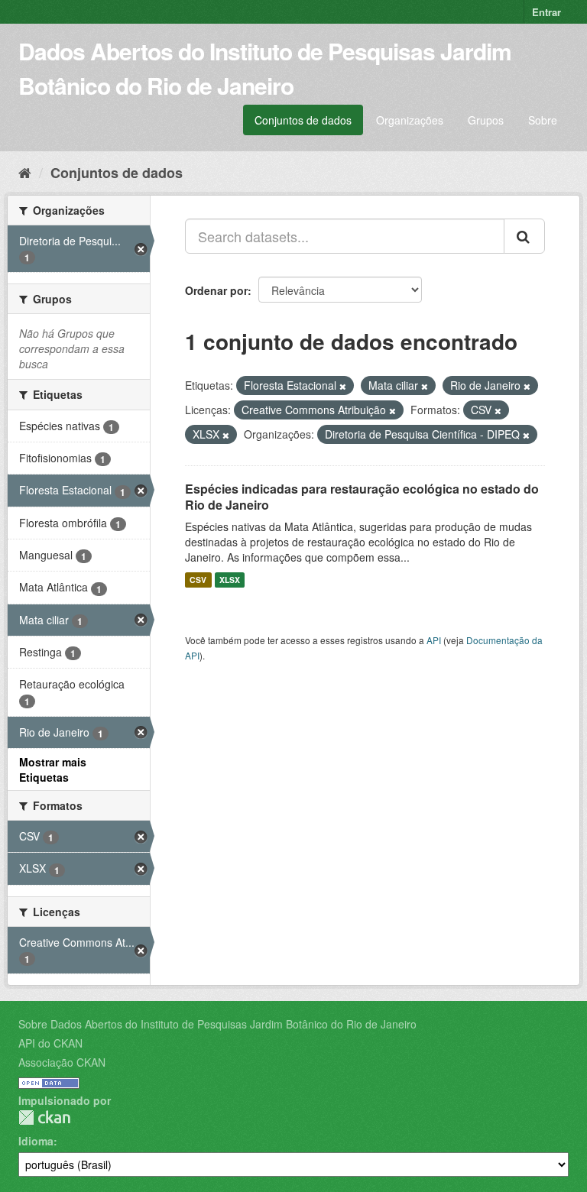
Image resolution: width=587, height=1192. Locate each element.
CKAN (44, 1117)
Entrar (546, 12)
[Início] (24, 172)
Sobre (542, 120)
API (433, 639)
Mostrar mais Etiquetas (52, 769)
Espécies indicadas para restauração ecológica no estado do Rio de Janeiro (362, 496)
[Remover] (342, 386)
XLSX (229, 579)
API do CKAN (50, 1043)
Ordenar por (216, 290)
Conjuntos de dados (303, 120)
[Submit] (524, 236)
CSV (198, 579)
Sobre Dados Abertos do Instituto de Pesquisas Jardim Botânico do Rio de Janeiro (217, 1024)
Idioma (36, 1140)
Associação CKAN (61, 1062)
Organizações (409, 120)
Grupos (486, 120)
